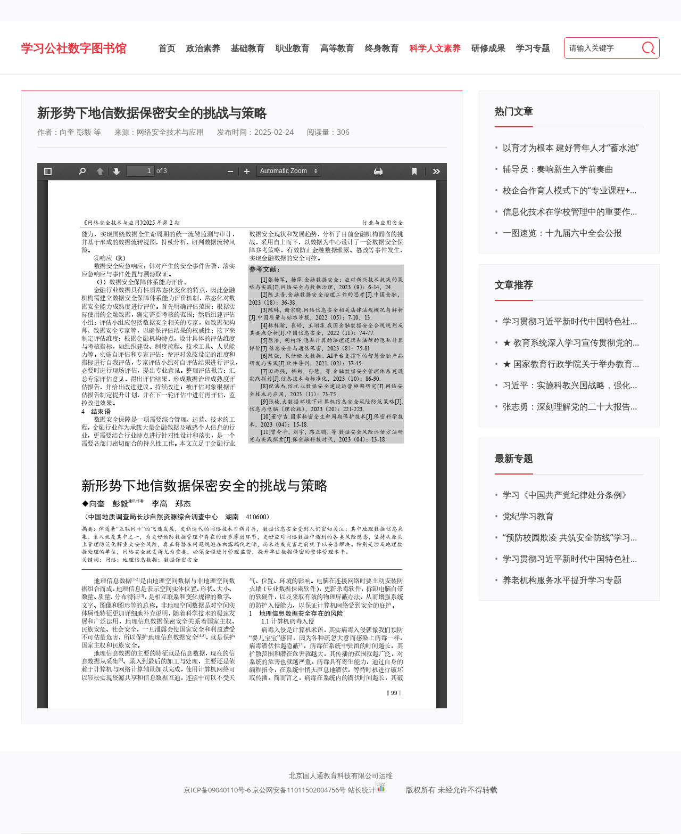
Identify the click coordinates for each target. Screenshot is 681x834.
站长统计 (362, 790)
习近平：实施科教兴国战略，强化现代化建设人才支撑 (572, 385)
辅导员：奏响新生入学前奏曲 (558, 169)
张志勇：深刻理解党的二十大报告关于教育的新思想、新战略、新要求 (572, 406)
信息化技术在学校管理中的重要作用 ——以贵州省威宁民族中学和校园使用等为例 (572, 211)
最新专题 (514, 458)
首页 (167, 48)
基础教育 (248, 48)
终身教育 (382, 48)
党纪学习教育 (528, 516)
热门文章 (514, 110)
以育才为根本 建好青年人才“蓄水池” (571, 147)
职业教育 (293, 48)
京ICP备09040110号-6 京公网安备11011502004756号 (265, 790)
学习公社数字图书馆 (74, 47)
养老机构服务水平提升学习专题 (562, 580)
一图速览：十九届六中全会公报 (562, 233)
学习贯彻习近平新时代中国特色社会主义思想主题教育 (572, 559)
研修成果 (488, 48)
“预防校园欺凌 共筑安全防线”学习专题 (572, 537)
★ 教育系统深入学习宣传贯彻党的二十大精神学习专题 (572, 342)
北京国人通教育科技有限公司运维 (341, 775)
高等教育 (337, 48)
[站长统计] (381, 790)
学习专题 (533, 48)
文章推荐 (514, 284)
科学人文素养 (435, 48)
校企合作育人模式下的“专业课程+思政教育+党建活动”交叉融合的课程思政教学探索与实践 (572, 190)
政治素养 (203, 48)
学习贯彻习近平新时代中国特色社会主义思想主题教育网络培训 (572, 321)
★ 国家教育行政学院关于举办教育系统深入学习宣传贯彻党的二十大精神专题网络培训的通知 (572, 364)
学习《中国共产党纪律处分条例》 (566, 495)
